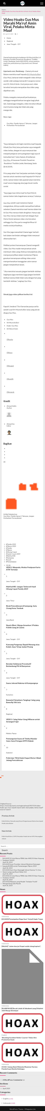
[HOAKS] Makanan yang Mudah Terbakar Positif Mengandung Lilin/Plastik (20, 883)
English (4, 1035)
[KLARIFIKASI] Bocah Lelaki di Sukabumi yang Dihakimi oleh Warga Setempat (22, 1009)
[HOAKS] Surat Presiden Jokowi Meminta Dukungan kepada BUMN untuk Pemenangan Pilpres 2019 (21, 865)
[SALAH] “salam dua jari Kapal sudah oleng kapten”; (21, 946)
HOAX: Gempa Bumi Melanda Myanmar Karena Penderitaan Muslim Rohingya (19, 1068)
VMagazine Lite (30, 1109)
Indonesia (5, 916)
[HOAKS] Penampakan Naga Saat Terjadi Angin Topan (22, 919)
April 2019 (6, 1088)
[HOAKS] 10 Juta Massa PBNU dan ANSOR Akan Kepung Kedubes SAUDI (23, 859)
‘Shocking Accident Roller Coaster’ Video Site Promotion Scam (19, 1039)
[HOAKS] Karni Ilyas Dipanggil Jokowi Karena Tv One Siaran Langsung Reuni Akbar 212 (22, 871)
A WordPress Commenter (12, 1080)
